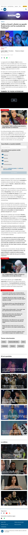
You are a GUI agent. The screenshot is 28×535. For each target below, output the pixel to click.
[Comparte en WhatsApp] (7, 58)
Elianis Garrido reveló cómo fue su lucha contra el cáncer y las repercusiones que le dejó (13, 327)
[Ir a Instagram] (4, 513)
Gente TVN (3, 522)
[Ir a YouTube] (7, 513)
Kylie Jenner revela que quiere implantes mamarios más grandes (12, 487)
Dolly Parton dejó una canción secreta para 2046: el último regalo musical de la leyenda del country (13, 401)
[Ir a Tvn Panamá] (13, 9)
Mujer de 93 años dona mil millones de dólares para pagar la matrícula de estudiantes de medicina (12, 315)
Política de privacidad (19, 522)
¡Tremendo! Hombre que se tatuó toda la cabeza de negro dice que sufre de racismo (13, 293)
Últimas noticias (4, 6)
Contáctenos (3, 526)
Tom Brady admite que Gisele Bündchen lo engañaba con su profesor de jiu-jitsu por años (13, 305)
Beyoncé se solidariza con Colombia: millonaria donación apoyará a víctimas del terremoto (14, 432)
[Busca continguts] (26, 9)
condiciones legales (12, 168)
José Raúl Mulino (10, 6)
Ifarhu (20, 6)
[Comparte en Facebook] (1, 58)
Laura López (7, 51)
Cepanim (16, 6)
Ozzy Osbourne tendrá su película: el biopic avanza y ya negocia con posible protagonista (13, 370)
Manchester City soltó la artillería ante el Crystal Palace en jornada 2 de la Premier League (13, 502)
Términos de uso (4, 524)
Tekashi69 (20, 346)
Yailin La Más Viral (13, 341)
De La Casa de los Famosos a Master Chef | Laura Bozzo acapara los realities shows (13, 332)
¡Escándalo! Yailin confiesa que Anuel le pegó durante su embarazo (14, 126)
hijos (23, 341)
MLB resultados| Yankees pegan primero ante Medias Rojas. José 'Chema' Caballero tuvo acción (11, 456)
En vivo (25, 6)
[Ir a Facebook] (1, 513)
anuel (3, 341)
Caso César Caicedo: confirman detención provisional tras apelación (13, 472)
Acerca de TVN (18, 524)
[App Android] (5, 518)
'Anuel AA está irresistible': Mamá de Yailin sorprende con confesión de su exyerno (13, 417)
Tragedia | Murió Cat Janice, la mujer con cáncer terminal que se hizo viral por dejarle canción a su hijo (13, 299)
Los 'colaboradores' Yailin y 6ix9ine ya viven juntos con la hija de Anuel (13, 275)
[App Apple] (2, 518)
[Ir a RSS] (10, 513)
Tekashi (13, 346)
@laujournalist (5, 52)
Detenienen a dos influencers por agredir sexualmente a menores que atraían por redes (13, 321)
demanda (4, 346)
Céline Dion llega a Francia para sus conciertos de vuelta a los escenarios (13, 386)
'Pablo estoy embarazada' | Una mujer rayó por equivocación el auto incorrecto (13, 310)
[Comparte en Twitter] (4, 58)
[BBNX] (2, 531)
